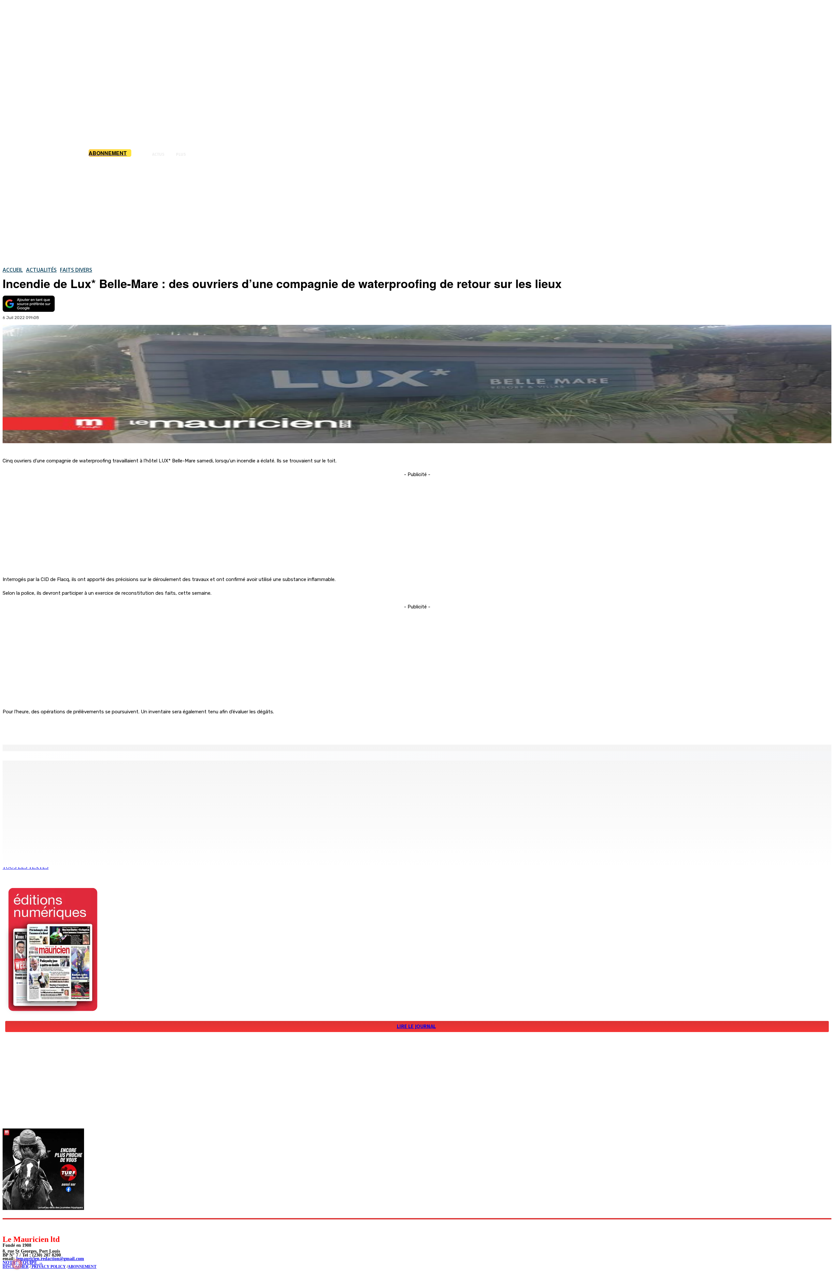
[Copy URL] (114, 728)
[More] (138, 728)
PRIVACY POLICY (48, 1266)
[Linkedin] (37, 1226)
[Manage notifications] (17, 1264)
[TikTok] (52, 1226)
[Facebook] (68, 728)
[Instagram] (23, 1226)
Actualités (41, 269)
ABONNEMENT (82, 1266)
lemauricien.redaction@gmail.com (50, 1258)
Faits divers (76, 269)
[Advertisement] (417, 211)
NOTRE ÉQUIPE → (23, 1262)
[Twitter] (91, 728)
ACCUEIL (13, 269)
